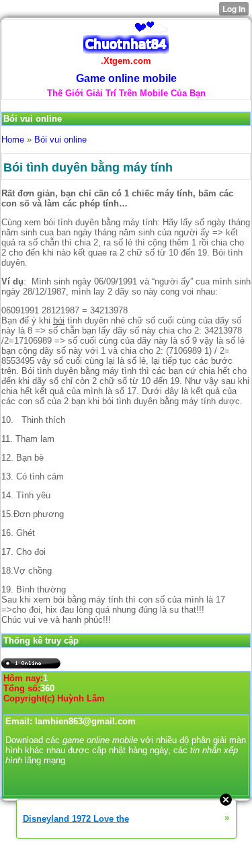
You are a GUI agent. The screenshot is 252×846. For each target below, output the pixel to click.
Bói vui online (60, 139)
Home (12, 139)
